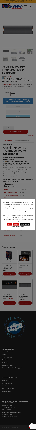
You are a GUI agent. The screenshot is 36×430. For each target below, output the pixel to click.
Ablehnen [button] (16, 224)
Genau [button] (9, 224)
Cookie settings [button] (25, 224)
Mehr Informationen (18, 226)
